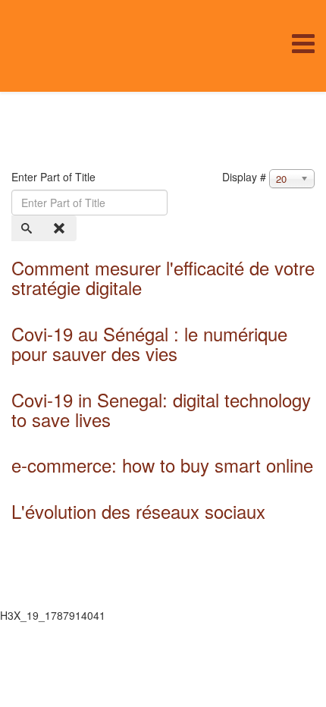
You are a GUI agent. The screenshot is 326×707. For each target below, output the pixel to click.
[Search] (28, 228)
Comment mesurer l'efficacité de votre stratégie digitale (163, 277)
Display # (244, 176)
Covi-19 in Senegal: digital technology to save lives (161, 409)
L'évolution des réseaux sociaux (138, 511)
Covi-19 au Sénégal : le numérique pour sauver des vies (149, 343)
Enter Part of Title (55, 176)
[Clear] (60, 228)
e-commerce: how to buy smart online (162, 464)
